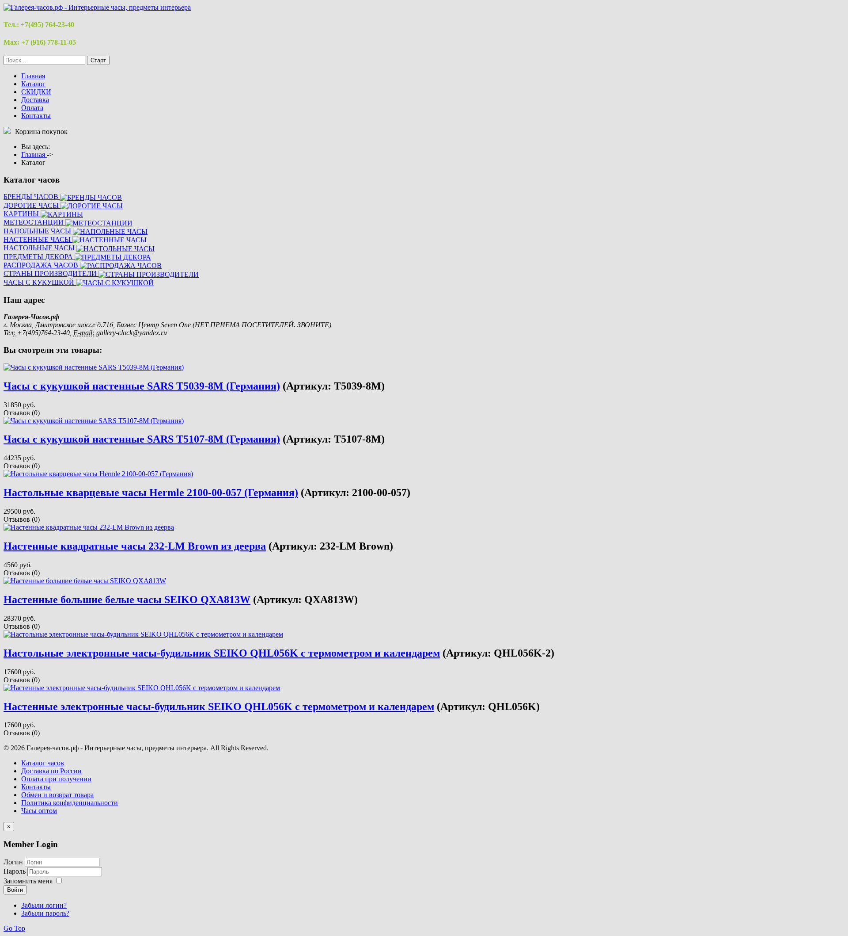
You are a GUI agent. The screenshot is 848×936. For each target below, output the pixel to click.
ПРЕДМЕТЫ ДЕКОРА (39, 256)
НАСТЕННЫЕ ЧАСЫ (38, 239)
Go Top (14, 928)
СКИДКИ (36, 92)
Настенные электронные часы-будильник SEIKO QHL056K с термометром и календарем (219, 706)
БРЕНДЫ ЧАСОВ (32, 196)
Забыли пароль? (45, 913)
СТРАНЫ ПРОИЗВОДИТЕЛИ (51, 273)
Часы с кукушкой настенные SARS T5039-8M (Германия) (142, 386)
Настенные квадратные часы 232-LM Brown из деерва (135, 546)
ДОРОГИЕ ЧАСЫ (32, 205)
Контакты (36, 115)
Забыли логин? (44, 905)
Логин (13, 862)
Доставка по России (51, 771)
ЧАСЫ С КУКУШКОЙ (40, 282)
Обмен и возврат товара (57, 794)
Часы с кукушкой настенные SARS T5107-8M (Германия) (142, 439)
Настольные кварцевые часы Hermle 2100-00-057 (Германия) (151, 492)
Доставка (35, 99)
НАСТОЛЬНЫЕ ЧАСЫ (40, 248)
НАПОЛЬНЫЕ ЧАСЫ (38, 231)
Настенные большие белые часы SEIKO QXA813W (127, 599)
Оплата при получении (56, 779)
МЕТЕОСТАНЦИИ (34, 222)
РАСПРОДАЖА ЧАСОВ (42, 265)
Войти (15, 889)
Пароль (15, 871)
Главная (33, 76)
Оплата (32, 107)
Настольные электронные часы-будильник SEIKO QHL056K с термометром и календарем (222, 653)
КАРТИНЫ (22, 214)
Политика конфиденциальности (69, 802)
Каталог (33, 84)
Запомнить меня (28, 881)
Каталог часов (42, 763)
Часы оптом (39, 810)
